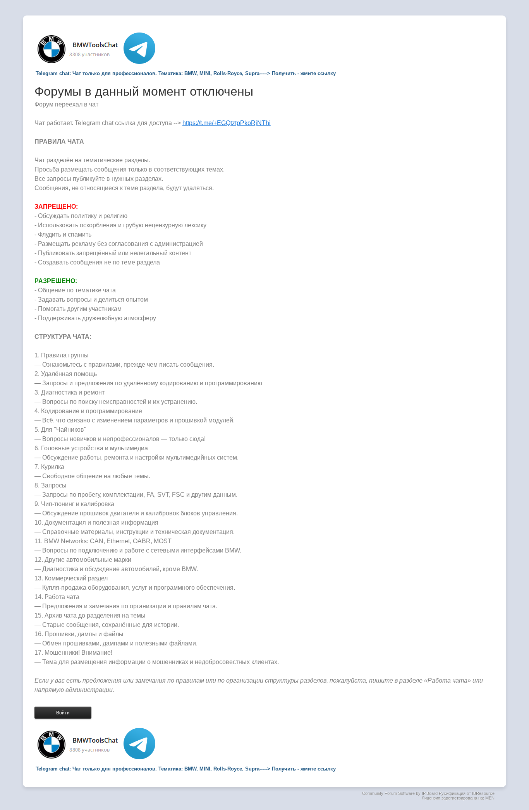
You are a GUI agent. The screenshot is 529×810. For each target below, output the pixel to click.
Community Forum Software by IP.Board (400, 793)
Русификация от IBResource (466, 793)
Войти (63, 713)
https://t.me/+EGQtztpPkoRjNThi (226, 123)
